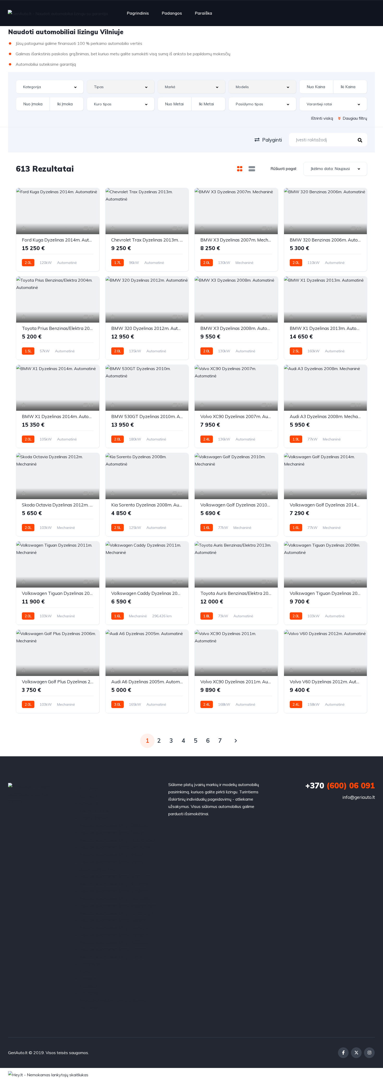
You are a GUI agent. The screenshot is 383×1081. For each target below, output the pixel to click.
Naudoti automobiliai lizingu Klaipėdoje (115, 876)
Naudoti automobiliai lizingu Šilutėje (112, 832)
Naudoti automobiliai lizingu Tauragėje (114, 934)
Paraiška (203, 13)
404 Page (89, 788)
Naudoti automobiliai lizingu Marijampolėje (118, 905)
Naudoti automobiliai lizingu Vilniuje (112, 956)
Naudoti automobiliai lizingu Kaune (111, 854)
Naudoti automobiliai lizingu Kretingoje (115, 883)
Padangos (172, 13)
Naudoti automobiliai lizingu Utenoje (113, 949)
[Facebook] (343, 1052)
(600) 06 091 (340, 785)
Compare (88, 796)
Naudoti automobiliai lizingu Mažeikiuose (117, 898)
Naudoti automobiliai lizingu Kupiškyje (114, 890)
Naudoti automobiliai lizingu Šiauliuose (114, 825)
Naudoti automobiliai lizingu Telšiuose (114, 942)
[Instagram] (369, 1052)
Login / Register (94, 817)
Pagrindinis (138, 13)
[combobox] (50, 87)
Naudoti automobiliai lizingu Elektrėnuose (117, 839)
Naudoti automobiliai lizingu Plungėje (113, 920)
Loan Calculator (94, 810)
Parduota (88, 985)
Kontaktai (89, 803)
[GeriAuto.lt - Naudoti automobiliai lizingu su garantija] (58, 13)
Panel (85, 971)
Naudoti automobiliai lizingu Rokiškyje (114, 927)
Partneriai (89, 993)
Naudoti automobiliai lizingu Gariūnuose (115, 847)
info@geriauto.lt (358, 797)
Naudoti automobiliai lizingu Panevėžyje (116, 912)
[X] (356, 1052)
